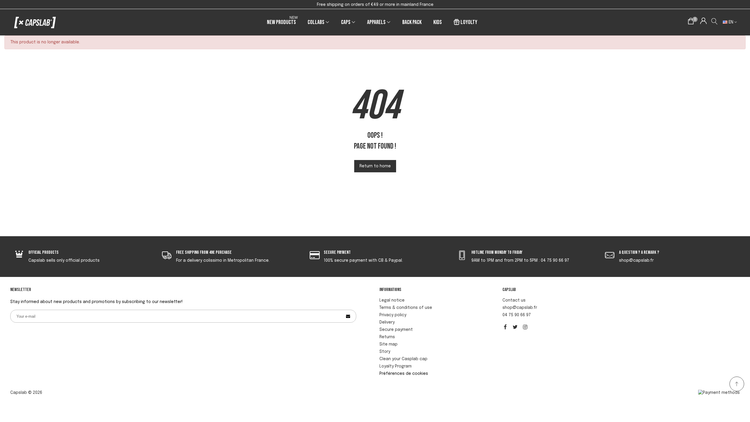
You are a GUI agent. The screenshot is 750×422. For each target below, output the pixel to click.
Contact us (514, 300)
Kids (437, 22)
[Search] (714, 22)
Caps (345, 22)
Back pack (412, 22)
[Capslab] (35, 22)
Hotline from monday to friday (496, 252)
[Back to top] (736, 384)
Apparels (376, 22)
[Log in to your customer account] (703, 22)
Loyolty (469, 22)
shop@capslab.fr (519, 308)
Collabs (316, 22)
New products (282, 21)
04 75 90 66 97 (516, 315)
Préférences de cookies (403, 374)
